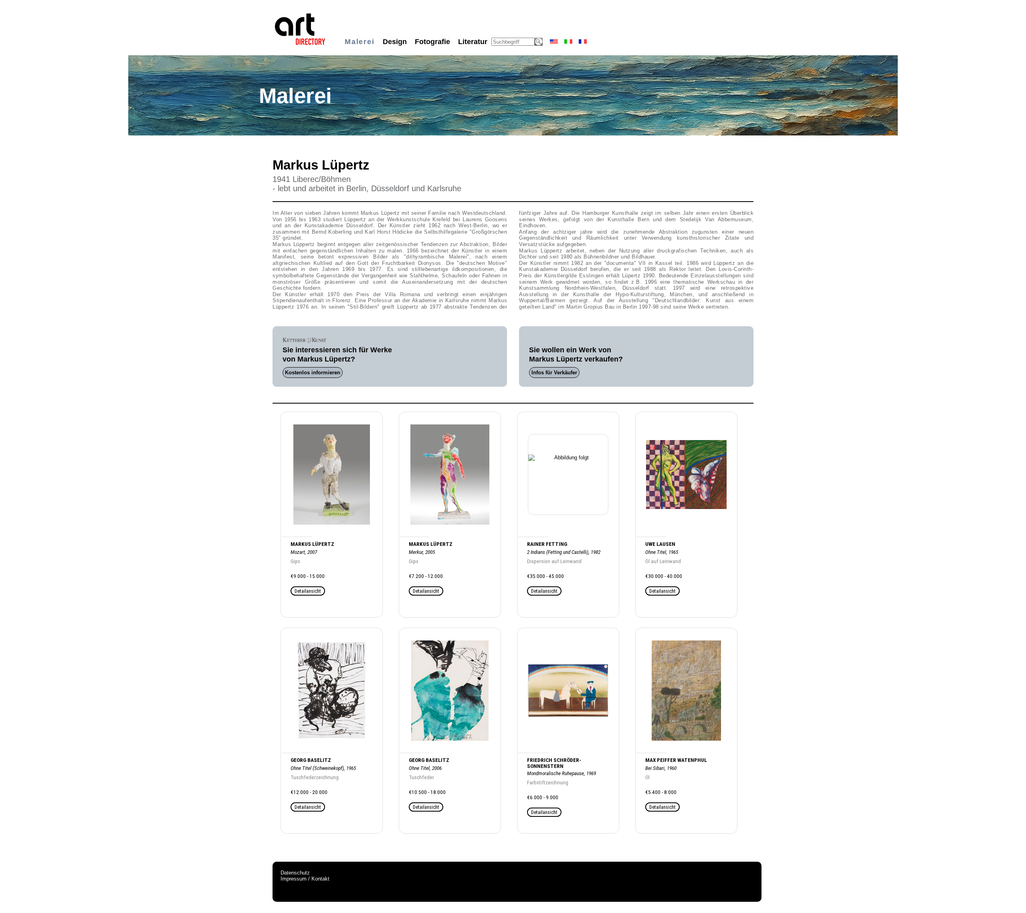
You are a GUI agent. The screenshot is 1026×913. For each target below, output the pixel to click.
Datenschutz (295, 873)
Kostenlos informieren (312, 373)
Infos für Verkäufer (554, 373)
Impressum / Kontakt (305, 879)
